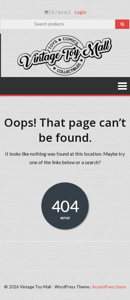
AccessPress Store (109, 286)
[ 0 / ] (59, 12)
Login (80, 12)
